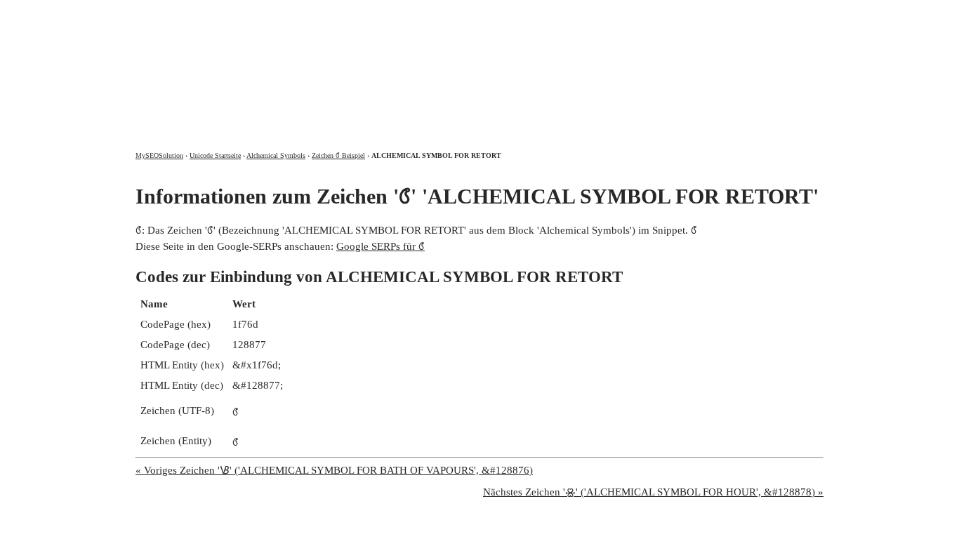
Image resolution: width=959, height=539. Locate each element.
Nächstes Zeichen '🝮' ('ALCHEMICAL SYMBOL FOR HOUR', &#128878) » (653, 492)
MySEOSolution (159, 155)
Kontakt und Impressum (748, 12)
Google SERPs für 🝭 (380, 246)
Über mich (638, 12)
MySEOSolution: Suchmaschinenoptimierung (300, 63)
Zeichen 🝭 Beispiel (338, 155)
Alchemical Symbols (275, 155)
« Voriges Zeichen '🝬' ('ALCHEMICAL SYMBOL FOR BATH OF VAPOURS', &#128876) (334, 470)
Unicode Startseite (215, 155)
